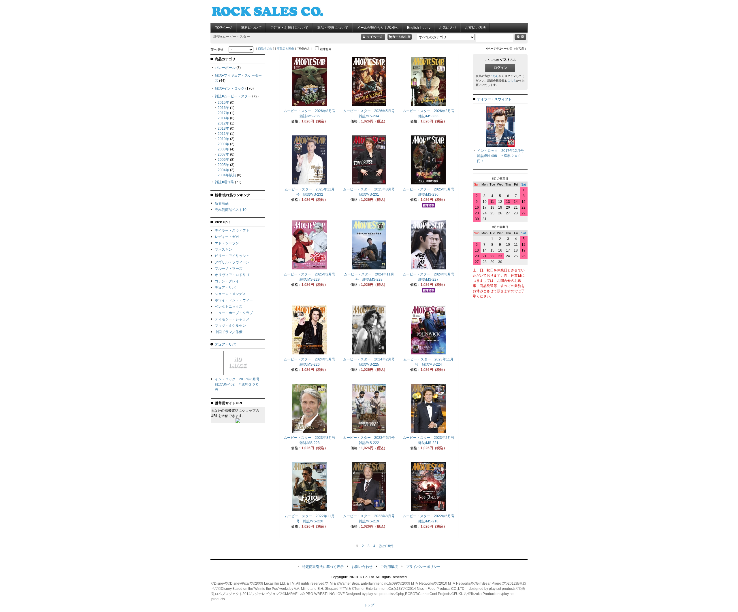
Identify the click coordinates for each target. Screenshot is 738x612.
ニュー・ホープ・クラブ (234, 313)
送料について (251, 28)
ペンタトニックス (228, 307)
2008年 (223, 149)
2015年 (223, 103)
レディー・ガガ (227, 237)
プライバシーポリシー (423, 567)
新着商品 (222, 203)
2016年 (223, 108)
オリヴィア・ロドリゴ (232, 275)
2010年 (223, 139)
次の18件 (386, 546)
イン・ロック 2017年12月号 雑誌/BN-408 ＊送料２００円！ (502, 156)
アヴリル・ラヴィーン (232, 262)
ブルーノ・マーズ (228, 269)
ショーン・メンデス (230, 294)
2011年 (223, 134)
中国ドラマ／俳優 (228, 332)
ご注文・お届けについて (289, 28)
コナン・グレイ (227, 281)
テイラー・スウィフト (232, 230)
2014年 (223, 118)
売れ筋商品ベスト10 (230, 210)
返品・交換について (332, 28)
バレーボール (225, 68)
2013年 (223, 128)
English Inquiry (418, 28)
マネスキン (223, 250)
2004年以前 (227, 175)
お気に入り (447, 28)
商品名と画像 (285, 48)
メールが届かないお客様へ (377, 28)
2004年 (223, 170)
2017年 (223, 113)
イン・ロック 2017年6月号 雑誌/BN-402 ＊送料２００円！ (239, 384)
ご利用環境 (389, 567)
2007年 (223, 154)
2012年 (223, 123)
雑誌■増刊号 (224, 182)
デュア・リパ (225, 288)
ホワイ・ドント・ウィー (234, 300)
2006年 (223, 160)
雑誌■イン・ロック (229, 88)
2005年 (223, 165)
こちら (494, 76)
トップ (369, 605)
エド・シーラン (227, 243)
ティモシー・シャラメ (232, 319)
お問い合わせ (362, 567)
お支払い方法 (475, 28)
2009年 (223, 144)
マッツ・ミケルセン (230, 326)
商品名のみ (265, 48)
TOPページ (223, 28)
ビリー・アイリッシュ (232, 256)
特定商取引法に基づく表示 (323, 567)
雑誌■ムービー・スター (233, 96)
